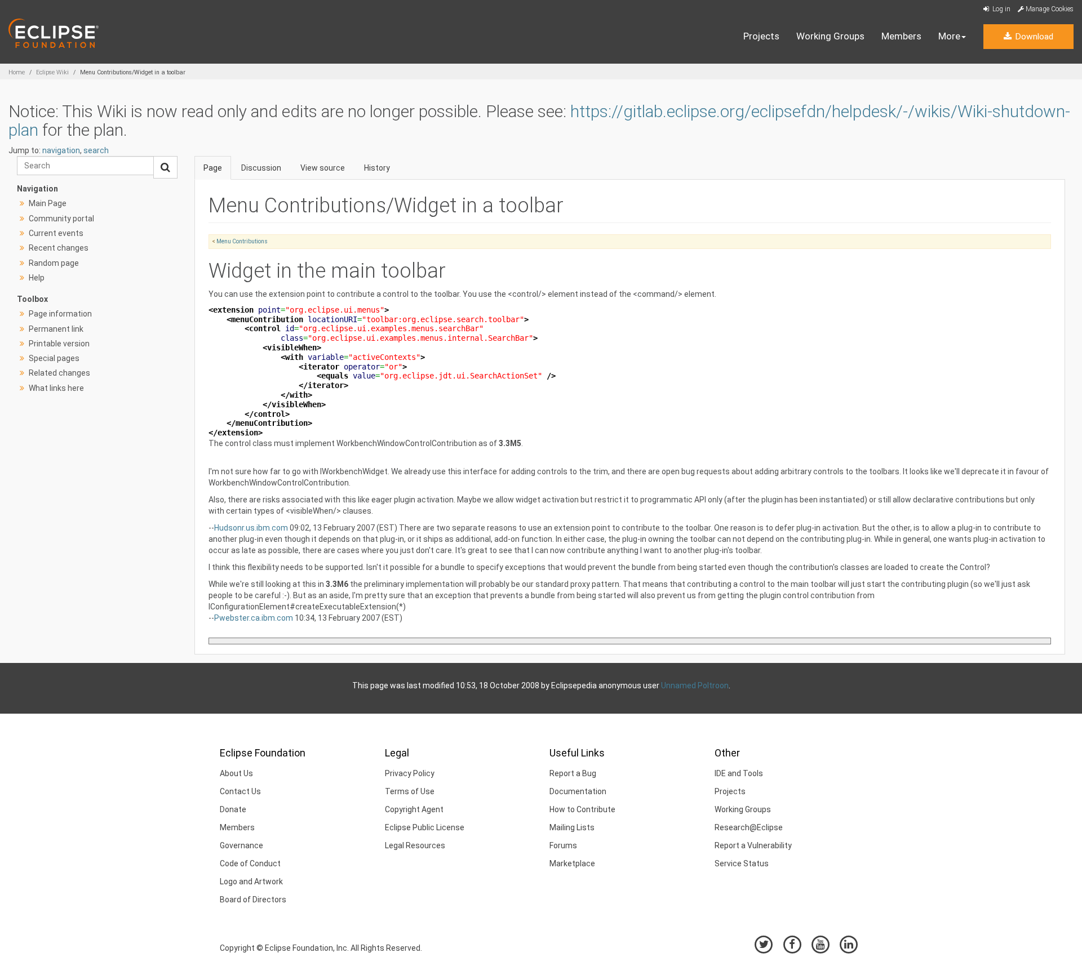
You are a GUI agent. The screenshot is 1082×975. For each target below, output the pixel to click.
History (377, 167)
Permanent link (56, 328)
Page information (60, 313)
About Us (236, 773)
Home (16, 72)
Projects (761, 36)
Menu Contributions (242, 241)
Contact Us (240, 791)
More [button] (949, 36)
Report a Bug (572, 773)
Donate (233, 809)
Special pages (54, 358)
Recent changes (58, 247)
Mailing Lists (572, 827)
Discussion (261, 167)
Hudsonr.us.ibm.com (251, 527)
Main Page (47, 203)
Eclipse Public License (424, 827)
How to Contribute (582, 809)
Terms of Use (409, 791)
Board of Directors (253, 899)
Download (1033, 37)
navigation (61, 150)
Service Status (742, 863)
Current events (56, 233)
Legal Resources (415, 845)
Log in (1000, 9)
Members (901, 36)
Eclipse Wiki (52, 72)
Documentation (577, 791)
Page (212, 167)
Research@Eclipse (749, 827)
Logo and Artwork (251, 881)
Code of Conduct (250, 863)
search (96, 150)
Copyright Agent (414, 809)
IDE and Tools (739, 773)
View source (322, 167)
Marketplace (572, 863)
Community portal (61, 218)
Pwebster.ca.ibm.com (253, 617)
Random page (54, 263)
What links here (56, 388)
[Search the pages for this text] (165, 167)
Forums (563, 845)
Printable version (59, 343)
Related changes (59, 372)
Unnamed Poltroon (695, 685)
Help (37, 277)
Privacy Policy (409, 773)
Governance (241, 845)
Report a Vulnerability (753, 845)
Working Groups (830, 36)
